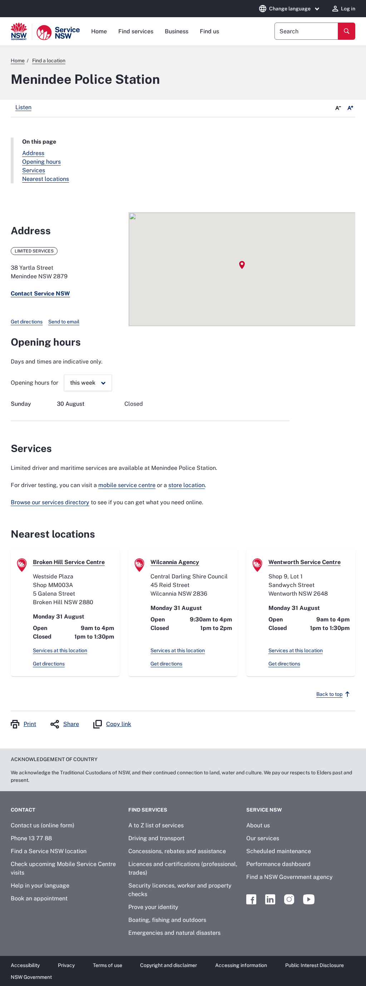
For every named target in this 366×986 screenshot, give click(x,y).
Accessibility (25, 965)
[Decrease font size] (338, 108)
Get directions (27, 321)
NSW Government (31, 977)
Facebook (251, 899)
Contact (23, 810)
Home (99, 31)
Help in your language (40, 885)
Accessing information (241, 965)
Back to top (329, 694)
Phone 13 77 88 (31, 838)
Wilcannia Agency (174, 562)
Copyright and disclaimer (168, 965)
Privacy (66, 965)
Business (176, 31)
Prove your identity (153, 907)
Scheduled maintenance (278, 851)
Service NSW (264, 810)
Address (33, 153)
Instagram (289, 899)
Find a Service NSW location (48, 851)
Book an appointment (39, 898)
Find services (135, 31)
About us (258, 825)
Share (71, 724)
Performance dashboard (278, 864)
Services (33, 170)
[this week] (88, 383)
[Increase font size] (350, 108)
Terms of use (107, 965)
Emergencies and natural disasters (174, 932)
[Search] (346, 31)
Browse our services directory (50, 502)
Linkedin (270, 899)
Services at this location (60, 650)
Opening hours (41, 161)
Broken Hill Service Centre (69, 562)
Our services (262, 838)
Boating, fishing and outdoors (167, 920)
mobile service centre (126, 485)
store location (186, 485)
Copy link (118, 724)
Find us (209, 31)
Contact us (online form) (42, 825)
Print (30, 724)
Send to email (63, 321)
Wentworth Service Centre (304, 562)
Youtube (309, 899)
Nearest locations (45, 178)
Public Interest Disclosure (314, 965)
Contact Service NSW (40, 293)
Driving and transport (156, 838)
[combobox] (306, 31)
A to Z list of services (156, 825)
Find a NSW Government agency (289, 877)
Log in (348, 8)
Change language (290, 8)
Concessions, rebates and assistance (177, 851)
